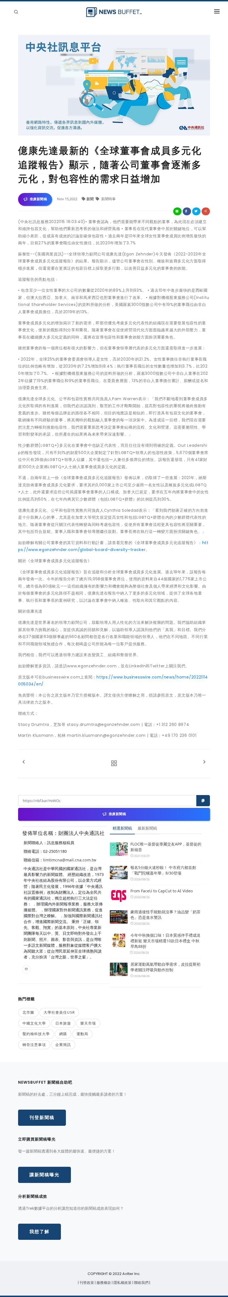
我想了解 (39, 1231)
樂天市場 (88, 1023)
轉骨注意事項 (34, 1044)
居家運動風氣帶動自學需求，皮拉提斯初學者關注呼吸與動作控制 (165, 967)
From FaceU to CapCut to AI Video (161, 890)
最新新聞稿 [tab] (147, 828)
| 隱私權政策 (122, 1282)
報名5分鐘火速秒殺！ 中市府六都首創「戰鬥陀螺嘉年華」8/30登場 (163, 870)
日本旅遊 (63, 1023)
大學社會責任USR (59, 1012)
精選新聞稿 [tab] (122, 828)
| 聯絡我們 (140, 1282)
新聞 (90, 198)
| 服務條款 (103, 1282)
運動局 (82, 1033)
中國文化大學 (34, 1023)
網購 (63, 1033)
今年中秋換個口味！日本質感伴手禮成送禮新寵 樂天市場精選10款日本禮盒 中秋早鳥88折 (165, 941)
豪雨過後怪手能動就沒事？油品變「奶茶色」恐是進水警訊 (165, 914)
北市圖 (28, 1012)
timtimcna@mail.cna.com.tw (69, 860)
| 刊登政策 (86, 1282)
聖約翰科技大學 (36, 1033)
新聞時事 (108, 198)
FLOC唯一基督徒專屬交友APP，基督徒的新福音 (165, 846)
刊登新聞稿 (41, 1117)
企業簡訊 (63, 1044)
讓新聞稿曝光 (44, 1175)
